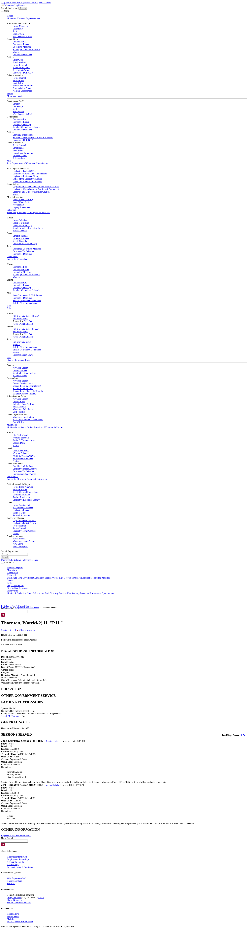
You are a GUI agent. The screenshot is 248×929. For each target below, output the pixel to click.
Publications (12, 476)
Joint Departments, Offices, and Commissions (27, 163)
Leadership (18, 28)
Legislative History (15, 585)
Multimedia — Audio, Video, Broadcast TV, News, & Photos (35, 427)
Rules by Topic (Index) (23, 404)
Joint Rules (18, 83)
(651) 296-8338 (14, 897)
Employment (18, 34)
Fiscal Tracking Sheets (23, 324)
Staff (15, 31)
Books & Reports (15, 567)
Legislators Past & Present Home (16, 606)
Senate (10, 93)
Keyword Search (20, 368)
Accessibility (18, 204)
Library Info (12, 590)
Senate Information (21, 515)
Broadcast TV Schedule (23, 251)
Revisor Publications (22, 497)
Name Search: (7, 838)
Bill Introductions (20, 318)
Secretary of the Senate (23, 135)
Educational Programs (23, 85)
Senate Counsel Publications (25, 492)
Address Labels (20, 155)
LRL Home (6, 607)
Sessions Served (8, 630)
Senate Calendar (20, 241)
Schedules (11, 210)
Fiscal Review (19, 538)
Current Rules (19, 401)
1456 (243, 735)
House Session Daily (22, 505)
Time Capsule (65, 578)
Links (9, 583)
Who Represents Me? (22, 36)
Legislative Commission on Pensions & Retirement (36, 189)
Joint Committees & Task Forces (27, 295)
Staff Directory (51, 593)
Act (30, 321)
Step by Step (12, 588)
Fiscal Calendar (20, 230)
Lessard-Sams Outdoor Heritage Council (31, 192)
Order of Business (21, 223)
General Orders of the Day (25, 243)
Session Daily (19, 443)
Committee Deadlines (22, 54)
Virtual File (77, 578)
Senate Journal (19, 145)
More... (16, 194)
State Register (19, 412)
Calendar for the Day (22, 225)
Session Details (53, 741)
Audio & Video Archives (24, 440)
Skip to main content (10, 2)
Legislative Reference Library (26, 176)
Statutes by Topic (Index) (24, 373)
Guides (10, 580)
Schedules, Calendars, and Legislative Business (28, 212)
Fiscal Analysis (19, 62)
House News (13, 914)
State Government (26, 578)
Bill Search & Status (22, 342)
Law (9, 357)
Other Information (27, 630)
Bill (25, 321)
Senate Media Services (23, 458)
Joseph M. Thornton (10, 716)
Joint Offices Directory (23, 199)
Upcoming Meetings (22, 47)
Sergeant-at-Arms (21, 70)
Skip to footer (45, 2)
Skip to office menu (29, 2)
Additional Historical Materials (96, 578)
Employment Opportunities (102, 593)
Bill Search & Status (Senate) (26, 329)
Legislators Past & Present (24, 523)
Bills (9, 305)
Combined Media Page (23, 466)
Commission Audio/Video (24, 474)
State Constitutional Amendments (28, 419)
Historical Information (17, 857)
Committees (12, 256)
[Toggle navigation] (2, 11)
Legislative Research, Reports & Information (27, 479)
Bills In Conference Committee (27, 300)
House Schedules (20, 220)
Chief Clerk (18, 60)
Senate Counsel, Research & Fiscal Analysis (33, 137)
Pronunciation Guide (22, 88)
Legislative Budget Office (24, 171)
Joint (9, 160)
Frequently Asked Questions (20, 867)
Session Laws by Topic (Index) (27, 386)
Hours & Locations (35, 593)
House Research (20, 65)
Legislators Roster (21, 510)
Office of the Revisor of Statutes (27, 181)
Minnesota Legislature (14, 5)
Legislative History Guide (24, 520)
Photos (16, 445)
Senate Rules (18, 148)
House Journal (19, 78)
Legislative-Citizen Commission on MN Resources (36, 186)
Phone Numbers (14, 900)
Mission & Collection (16, 593)
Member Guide (19, 513)
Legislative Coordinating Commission (30, 173)
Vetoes (16, 352)
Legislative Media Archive (25, 469)
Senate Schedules (20, 236)
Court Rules (18, 422)
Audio (26, 435)
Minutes (16, 52)
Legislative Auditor (21, 494)
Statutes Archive (20, 375)
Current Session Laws (23, 355)
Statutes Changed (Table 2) (25, 393)
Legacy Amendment (22, 207)
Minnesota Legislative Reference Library (19, 560)
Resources (23, 588)
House (10, 16)
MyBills (16, 344)
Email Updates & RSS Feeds (20, 921)
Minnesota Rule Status (23, 409)
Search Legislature (9, 8)
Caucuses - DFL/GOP (23, 72)
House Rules (18, 80)
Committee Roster (21, 44)
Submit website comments (19, 902)
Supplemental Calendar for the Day (29, 228)
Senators (16, 104)
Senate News (13, 916)
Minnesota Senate (15, 96)
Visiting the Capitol (15, 862)
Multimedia (12, 425)
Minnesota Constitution (23, 417)
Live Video (18, 435)
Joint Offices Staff (21, 202)
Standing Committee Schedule (26, 49)
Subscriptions (19, 158)
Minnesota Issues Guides (24, 541)
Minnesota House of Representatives (23, 18)
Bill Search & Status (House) (26, 316)
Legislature (12, 578)
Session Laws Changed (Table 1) (28, 391)
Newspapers (12, 572)
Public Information (21, 67)
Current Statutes (20, 370)
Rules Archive (19, 406)
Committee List (20, 41)
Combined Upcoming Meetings (27, 248)
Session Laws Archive (23, 388)
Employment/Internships (18, 859)
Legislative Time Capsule (24, 531)
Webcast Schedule (21, 437)
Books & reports (20, 546)
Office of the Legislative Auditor (27, 179)
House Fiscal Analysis (23, 487)
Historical (11, 575)
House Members (20, 26)
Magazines (12, 570)
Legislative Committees (17, 259)
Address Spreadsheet (22, 91)
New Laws (18, 544)
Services (62, 593)
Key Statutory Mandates (78, 593)
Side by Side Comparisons (25, 303)
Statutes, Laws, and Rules (18, 360)
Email (41, 897)
